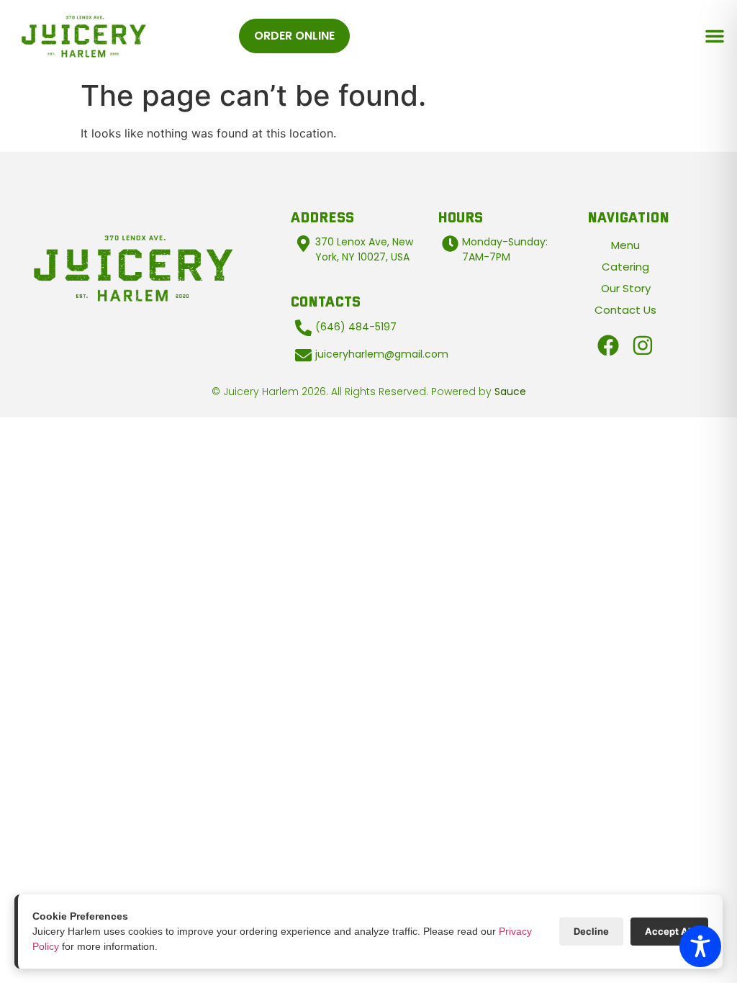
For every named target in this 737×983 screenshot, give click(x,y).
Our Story (626, 288)
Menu (625, 245)
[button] (715, 36)
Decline (591, 931)
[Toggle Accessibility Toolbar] (700, 946)
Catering (625, 266)
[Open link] (608, 345)
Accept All (669, 931)
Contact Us (625, 309)
